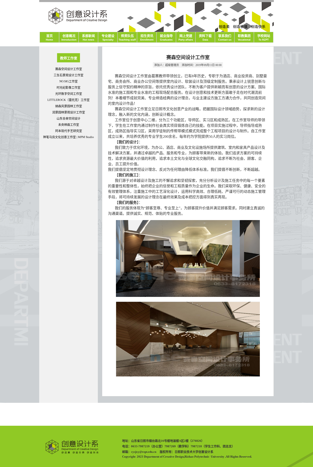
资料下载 (205, 37)
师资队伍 (127, 37)
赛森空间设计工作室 (68, 69)
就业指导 (166, 37)
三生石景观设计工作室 (68, 75)
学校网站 (263, 37)
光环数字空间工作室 (68, 93)
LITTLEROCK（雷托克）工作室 (68, 100)
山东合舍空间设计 (68, 118)
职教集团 (244, 37)
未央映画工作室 (68, 124)
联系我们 (224, 37)
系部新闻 (88, 37)
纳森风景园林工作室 (68, 106)
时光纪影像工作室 (68, 87)
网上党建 (185, 37)
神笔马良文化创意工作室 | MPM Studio (68, 137)
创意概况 (69, 37)
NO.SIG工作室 (68, 81)
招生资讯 (147, 37)
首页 (49, 37)
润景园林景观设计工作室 (68, 112)
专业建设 (108, 37)
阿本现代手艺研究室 (68, 131)
